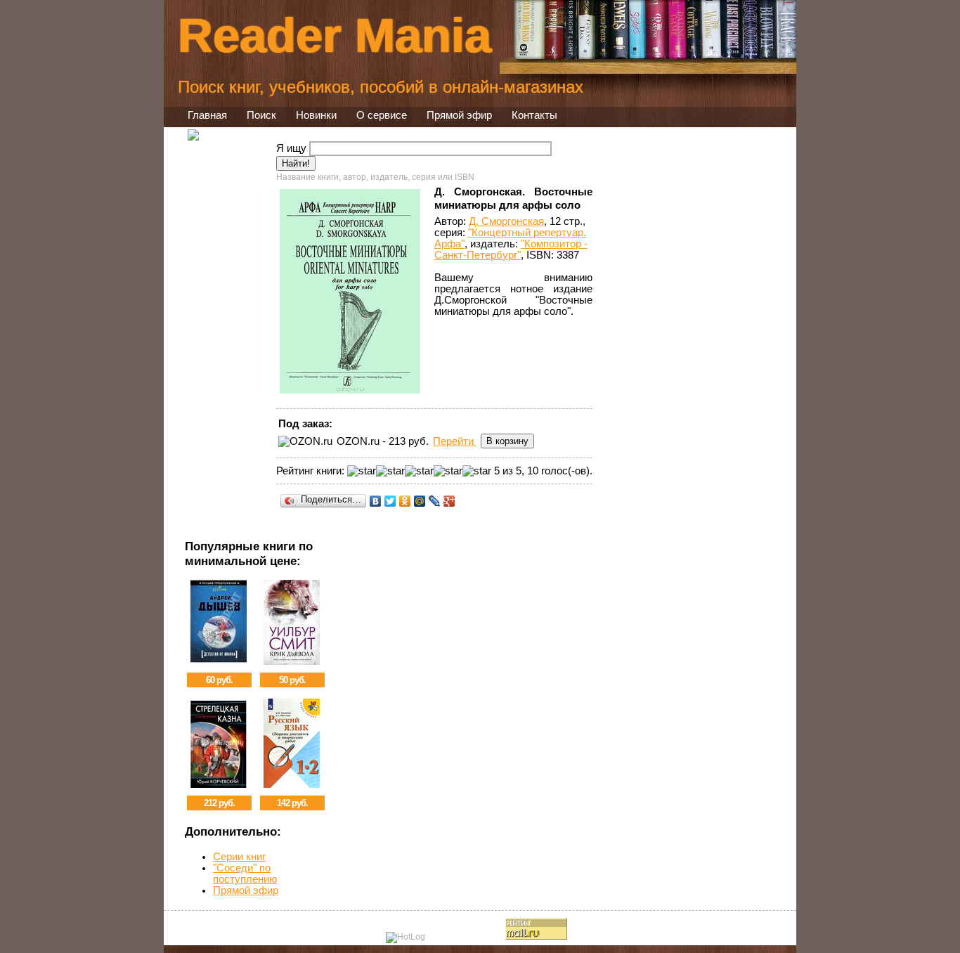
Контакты (534, 115)
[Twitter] (390, 501)
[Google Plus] (449, 501)
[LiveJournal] (434, 501)
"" (511, 249)
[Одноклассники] (405, 501)
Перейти (454, 441)
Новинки (316, 115)
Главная (207, 115)
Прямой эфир (459, 115)
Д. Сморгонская (506, 221)
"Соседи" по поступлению (245, 873)
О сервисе (381, 115)
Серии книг (239, 856)
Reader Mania (334, 35)
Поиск (261, 115)
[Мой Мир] (420, 501)
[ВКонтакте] (375, 501)
